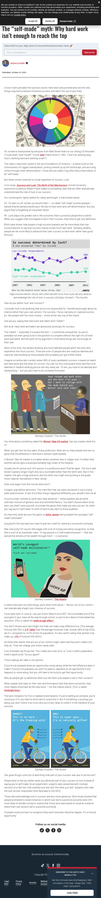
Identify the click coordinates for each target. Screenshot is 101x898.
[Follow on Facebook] (53, 830)
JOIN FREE (72, 892)
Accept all (32, 21)
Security (32, 882)
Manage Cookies (66, 21)
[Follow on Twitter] (48, 830)
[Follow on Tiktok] (42, 830)
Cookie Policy (20, 15)
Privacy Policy (19, 882)
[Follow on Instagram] (59, 830)
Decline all (50, 21)
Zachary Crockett (17, 63)
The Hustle (60, 599)
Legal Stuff (6, 882)
